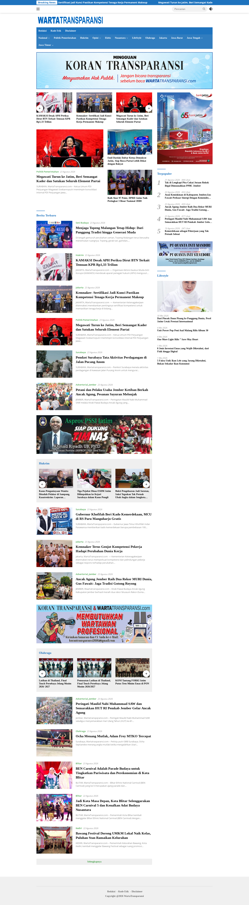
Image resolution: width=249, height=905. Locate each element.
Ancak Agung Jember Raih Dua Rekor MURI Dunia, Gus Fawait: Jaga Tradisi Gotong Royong (188, 208)
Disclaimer (70, 31)
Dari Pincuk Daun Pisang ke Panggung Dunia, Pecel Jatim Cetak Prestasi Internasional (184, 320)
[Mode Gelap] (211, 9)
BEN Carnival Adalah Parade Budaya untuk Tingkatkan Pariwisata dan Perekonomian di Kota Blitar (112, 773)
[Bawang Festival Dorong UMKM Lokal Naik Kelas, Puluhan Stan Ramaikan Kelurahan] (54, 840)
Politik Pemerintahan (65, 38)
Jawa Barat (177, 38)
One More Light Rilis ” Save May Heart (177, 339)
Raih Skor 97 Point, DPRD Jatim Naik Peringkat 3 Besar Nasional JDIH (128, 199)
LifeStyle (136, 38)
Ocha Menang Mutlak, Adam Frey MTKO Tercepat (113, 736)
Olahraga (150, 38)
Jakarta (163, 38)
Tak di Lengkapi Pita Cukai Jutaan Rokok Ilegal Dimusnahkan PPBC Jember (187, 184)
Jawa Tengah (193, 38)
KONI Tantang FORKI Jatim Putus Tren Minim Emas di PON (94, 682)
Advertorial (82, 384)
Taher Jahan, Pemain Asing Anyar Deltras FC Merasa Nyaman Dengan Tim (129, 683)
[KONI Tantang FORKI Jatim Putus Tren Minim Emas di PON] (94, 667)
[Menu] (38, 9)
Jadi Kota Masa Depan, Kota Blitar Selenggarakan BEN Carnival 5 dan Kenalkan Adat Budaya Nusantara (113, 805)
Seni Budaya (82, 222)
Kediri (79, 828)
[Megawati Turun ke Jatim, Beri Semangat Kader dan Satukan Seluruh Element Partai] (94, 102)
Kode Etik (56, 31)
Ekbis (108, 38)
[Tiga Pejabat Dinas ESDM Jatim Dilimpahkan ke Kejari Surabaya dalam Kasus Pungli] (56, 478)
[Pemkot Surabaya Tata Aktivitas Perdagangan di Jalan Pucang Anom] (134, 102)
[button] (204, 9)
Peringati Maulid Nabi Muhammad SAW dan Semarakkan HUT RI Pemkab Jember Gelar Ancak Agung (113, 708)
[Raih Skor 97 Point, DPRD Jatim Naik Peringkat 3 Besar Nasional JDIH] (130, 182)
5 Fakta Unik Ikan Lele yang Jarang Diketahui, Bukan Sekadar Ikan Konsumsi (181, 362)
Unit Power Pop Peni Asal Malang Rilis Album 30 (182, 330)
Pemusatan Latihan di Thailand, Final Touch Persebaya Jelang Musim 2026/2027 (55, 683)
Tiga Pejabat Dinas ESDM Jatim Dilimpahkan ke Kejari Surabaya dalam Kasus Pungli (56, 494)
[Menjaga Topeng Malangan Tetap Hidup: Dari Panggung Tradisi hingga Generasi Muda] (54, 234)
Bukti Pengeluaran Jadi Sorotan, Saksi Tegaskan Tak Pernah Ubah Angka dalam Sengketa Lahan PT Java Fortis (94, 494)
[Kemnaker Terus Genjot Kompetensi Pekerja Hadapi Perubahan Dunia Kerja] (54, 553)
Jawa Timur (44, 45)
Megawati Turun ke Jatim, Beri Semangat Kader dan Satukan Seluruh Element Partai (157, 2)
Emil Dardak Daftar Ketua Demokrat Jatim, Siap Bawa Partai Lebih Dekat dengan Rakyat (127, 161)
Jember (92, 384)
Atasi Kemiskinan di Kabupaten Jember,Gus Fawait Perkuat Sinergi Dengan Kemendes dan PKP (188, 196)
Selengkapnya (94, 861)
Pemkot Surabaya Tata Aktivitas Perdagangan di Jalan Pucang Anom (133, 118)
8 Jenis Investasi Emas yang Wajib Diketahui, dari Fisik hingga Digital (183, 350)
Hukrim (84, 38)
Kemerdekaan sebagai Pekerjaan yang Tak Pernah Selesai (187, 232)
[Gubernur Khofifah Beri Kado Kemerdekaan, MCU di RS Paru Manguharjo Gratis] (54, 521)
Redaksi (42, 31)
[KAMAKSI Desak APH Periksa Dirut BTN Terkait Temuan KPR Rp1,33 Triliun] (54, 267)
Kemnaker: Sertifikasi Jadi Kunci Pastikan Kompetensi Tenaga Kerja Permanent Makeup (53, 118)
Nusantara (120, 38)
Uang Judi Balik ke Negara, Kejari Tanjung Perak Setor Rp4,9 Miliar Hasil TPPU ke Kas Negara (132, 494)
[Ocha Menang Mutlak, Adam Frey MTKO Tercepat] (54, 743)
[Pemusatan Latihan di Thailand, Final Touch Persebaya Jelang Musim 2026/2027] (56, 667)
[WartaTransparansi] (70, 19)
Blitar (79, 763)
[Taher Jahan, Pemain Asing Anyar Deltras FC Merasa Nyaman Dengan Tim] (132, 667)
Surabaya (81, 352)
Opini (95, 38)
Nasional (42, 38)
